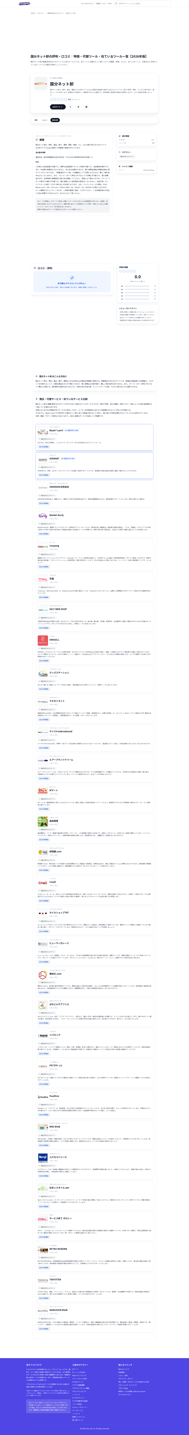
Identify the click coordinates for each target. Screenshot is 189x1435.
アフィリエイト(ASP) (79, 1379)
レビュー (45, 120)
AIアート (75, 1369)
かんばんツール (77, 1382)
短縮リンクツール (78, 1417)
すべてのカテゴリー (125, 1394)
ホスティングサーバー (80, 1407)
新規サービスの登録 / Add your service (131, 1391)
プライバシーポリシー (126, 1379)
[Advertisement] (94, 34)
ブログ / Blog (123, 1388)
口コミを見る (43, 447)
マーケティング (77, 1410)
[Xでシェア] (70, 106)
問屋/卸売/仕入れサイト (127, 156)
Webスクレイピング (79, 1375)
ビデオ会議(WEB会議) (80, 1401)
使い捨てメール (77, 1420)
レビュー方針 (123, 1375)
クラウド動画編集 (78, 1385)
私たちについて (123, 1369)
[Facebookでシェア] (78, 106)
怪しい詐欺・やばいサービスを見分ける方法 (133, 1382)
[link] (94, 437)
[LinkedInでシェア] (86, 106)
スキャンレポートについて (127, 1385)
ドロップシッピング (79, 1391)
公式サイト (56, 107)
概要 (36, 120)
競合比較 (55, 120)
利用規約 (121, 1372)
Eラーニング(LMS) (78, 1372)
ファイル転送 (76, 1404)
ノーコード (76, 1394)
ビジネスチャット (78, 1398)
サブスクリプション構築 (80, 1388)
